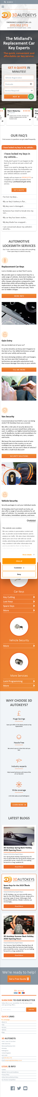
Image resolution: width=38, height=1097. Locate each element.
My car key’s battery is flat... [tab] (14, 201)
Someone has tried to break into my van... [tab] (18, 211)
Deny (19, 574)
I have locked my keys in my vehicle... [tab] (18, 147)
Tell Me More (19, 369)
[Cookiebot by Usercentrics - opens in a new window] (27, 521)
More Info (19, 296)
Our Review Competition (9, 1080)
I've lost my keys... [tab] (10, 196)
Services (4, 1027)
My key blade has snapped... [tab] (15, 222)
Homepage (6, 1019)
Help (3, 1025)
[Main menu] (3, 7)
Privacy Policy (5, 1075)
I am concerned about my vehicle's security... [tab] (17, 227)
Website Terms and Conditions (10, 1072)
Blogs (3, 1032)
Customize (18, 568)
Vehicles (4, 1030)
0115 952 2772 (19, 25)
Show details (27, 554)
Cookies (4, 1069)
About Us (4, 1022)
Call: (7, 1058)
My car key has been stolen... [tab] (15, 217)
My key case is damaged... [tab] (14, 206)
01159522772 (26, 177)
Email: (12, 1060)
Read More (19, 906)
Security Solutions (19, 456)
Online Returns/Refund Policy (10, 1077)
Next (15, 96)
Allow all (19, 561)
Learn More (18, 804)
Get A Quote (19, 190)
